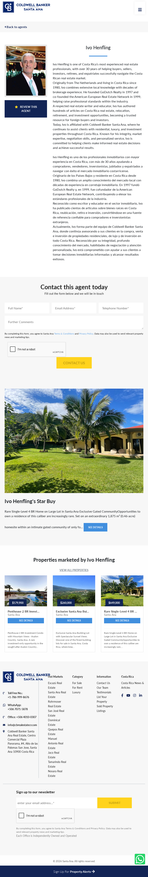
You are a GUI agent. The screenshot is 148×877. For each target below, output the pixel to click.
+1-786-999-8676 (18, 697)
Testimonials (104, 692)
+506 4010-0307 (26, 717)
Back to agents (16, 27)
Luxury (76, 692)
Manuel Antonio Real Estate (55, 743)
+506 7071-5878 (18, 709)
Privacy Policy (86, 333)
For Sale (77, 683)
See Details (95, 527)
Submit (115, 802)
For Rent (77, 687)
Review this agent (28, 109)
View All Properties (74, 570)
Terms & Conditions (64, 333)
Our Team (102, 687)
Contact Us (74, 362)
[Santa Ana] (26, 7)
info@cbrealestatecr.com (22, 725)
